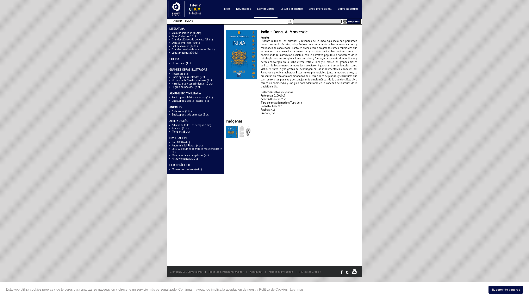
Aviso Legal (256, 271)
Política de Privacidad (280, 271)
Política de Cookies (310, 271)
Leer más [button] (297, 289)
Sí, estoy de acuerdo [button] (505, 289)
